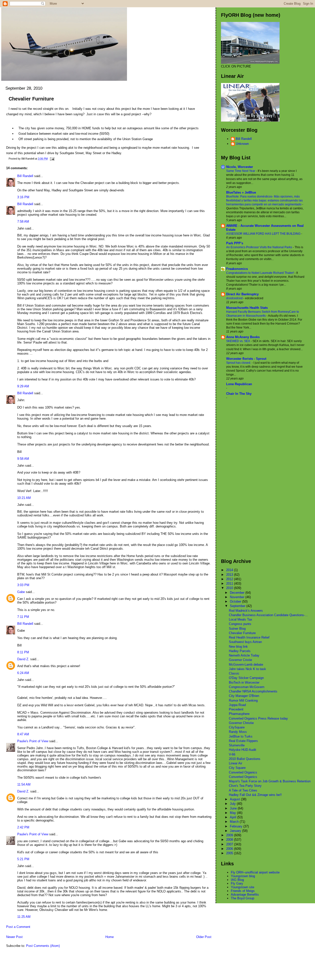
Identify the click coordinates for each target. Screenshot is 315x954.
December (237, 592)
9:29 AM (23, 386)
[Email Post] (51, 158)
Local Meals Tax (240, 619)
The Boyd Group (242, 898)
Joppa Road (237, 705)
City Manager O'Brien (244, 696)
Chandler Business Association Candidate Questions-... (268, 615)
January (236, 831)
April (233, 817)
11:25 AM (24, 917)
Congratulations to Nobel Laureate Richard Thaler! (260, 273)
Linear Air (235, 763)
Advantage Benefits (245, 894)
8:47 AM (23, 734)
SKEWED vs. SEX (238, 341)
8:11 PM (23, 652)
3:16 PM (23, 197)
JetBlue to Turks (240, 736)
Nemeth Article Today (244, 655)
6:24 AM (23, 673)
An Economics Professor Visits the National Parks (259, 247)
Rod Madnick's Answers (246, 610)
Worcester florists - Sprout (246, 359)
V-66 (232, 754)
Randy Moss (238, 732)
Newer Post (14, 937)
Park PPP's (234, 243)
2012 (230, 579)
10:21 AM (24, 498)
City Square (237, 768)
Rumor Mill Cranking (243, 700)
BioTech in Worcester (244, 682)
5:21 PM (23, 859)
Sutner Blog (237, 628)
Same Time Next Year (241, 171)
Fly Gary (237, 883)
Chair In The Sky (239, 393)
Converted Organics (243, 772)
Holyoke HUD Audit (242, 750)
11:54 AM (24, 784)
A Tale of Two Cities (243, 790)
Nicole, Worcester (239, 167)
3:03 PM (23, 585)
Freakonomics (237, 269)
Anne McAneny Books (243, 337)
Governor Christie (241, 723)
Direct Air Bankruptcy (242, 294)
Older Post (203, 937)
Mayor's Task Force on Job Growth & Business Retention (270, 781)
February (236, 826)
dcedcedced (234, 298)
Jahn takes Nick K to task (247, 669)
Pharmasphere (239, 714)
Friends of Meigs (243, 891)
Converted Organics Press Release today (258, 718)
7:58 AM (23, 221)
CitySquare (237, 727)
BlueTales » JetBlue (241, 192)
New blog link (238, 646)
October (236, 601)
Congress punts (240, 624)
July (233, 804)
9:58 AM (23, 459)
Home (109, 937)
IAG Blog (237, 880)
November (237, 597)
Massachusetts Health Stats (247, 308)
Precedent (236, 709)
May (233, 813)
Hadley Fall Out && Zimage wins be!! (255, 795)
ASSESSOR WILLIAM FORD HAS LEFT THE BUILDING (263, 233)
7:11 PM (23, 617)
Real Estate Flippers (243, 741)
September (238, 606)
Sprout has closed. (239, 362)
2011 (230, 583)
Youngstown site (242, 887)
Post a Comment (18, 927)
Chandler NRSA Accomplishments (253, 691)
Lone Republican (239, 384)
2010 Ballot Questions (244, 759)
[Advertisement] (240, 479)
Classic (234, 673)
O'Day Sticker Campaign (246, 678)
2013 (230, 574)
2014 (230, 570)
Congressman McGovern (246, 687)
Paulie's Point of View (32, 741)
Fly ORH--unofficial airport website (255, 872)
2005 (230, 853)
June (234, 808)
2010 (230, 588)
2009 (230, 835)
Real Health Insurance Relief (249, 637)
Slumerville (237, 745)
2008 (230, 839)
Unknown (242, 144)
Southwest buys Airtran (245, 642)
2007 (230, 844)
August (235, 799)
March (235, 821)
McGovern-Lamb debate (246, 664)
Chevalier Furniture (31, 98)
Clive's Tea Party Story (245, 786)
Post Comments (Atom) (43, 946)
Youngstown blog (243, 876)
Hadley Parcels (240, 651)
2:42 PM (23, 827)
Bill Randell (25, 176)
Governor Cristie (240, 660)
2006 (230, 849)
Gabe (21, 592)
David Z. (23, 659)
